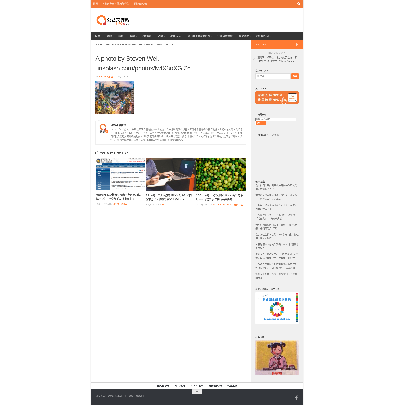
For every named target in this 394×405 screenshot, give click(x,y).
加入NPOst (197, 386)
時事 (97, 36)
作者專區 (232, 386)
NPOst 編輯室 (106, 76)
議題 (109, 36)
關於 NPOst (140, 3)
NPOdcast (175, 36)
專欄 (132, 36)
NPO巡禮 (180, 386)
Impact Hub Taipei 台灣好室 (228, 204)
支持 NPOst (262, 36)
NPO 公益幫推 (225, 36)
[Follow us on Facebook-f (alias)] (297, 44)
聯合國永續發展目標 (199, 36)
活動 (160, 36)
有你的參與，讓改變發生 (115, 3)
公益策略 (146, 36)
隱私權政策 (163, 386)
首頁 (95, 3)
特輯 (120, 36)
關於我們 (244, 36)
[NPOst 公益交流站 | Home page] (113, 20)
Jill (164, 204)
